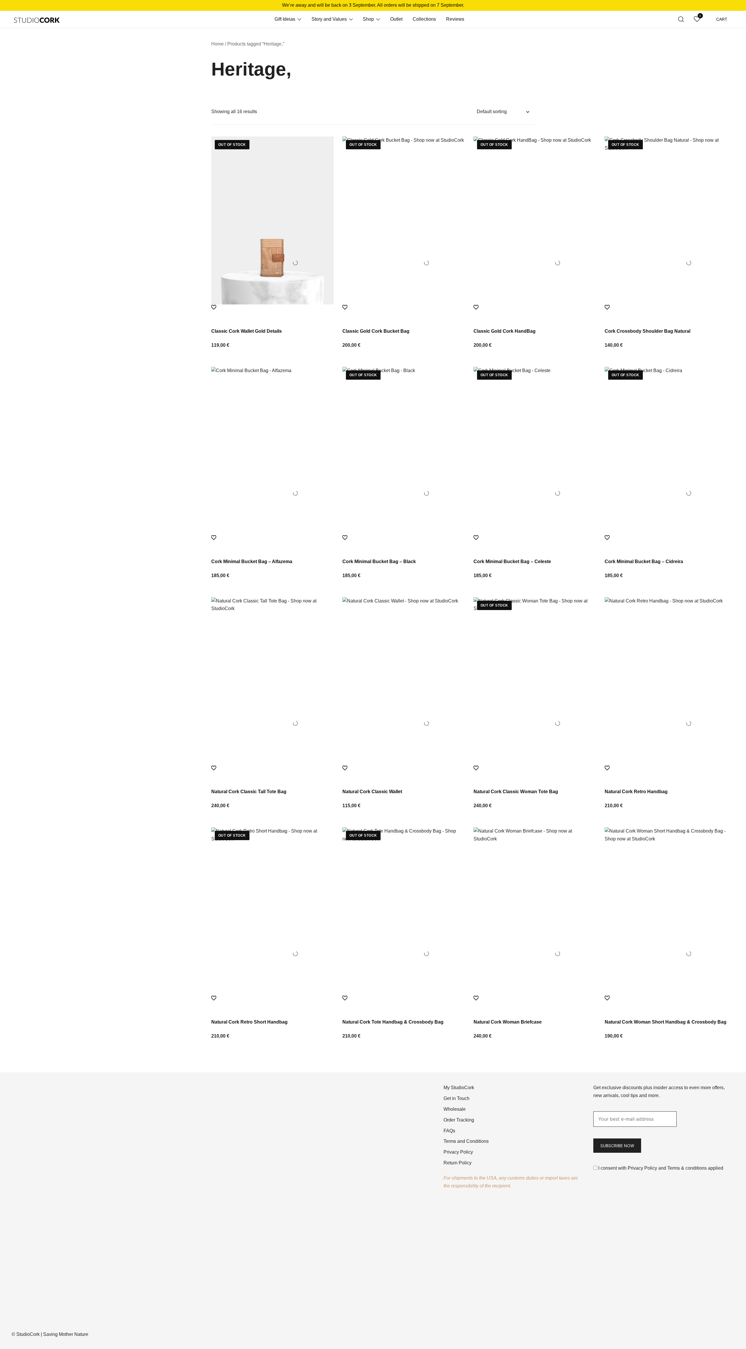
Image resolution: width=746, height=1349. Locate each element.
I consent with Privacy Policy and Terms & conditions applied (660, 1168)
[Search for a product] (681, 19)
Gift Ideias (285, 19)
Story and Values (329, 19)
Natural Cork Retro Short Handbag (249, 1021)
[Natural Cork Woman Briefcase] (535, 911)
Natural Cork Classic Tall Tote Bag (248, 791)
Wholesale (455, 1109)
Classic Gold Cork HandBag (505, 331)
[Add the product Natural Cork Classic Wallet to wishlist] (403, 773)
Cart (721, 19)
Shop (368, 19)
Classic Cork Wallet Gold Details (246, 331)
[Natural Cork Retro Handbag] (666, 681)
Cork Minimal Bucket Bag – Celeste (512, 561)
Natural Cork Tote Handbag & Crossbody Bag (393, 1021)
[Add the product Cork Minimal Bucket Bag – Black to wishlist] (403, 543)
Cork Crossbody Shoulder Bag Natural (647, 331)
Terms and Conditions (466, 1141)
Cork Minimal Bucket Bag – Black (379, 561)
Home (217, 43)
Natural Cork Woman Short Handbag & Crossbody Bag (665, 1021)
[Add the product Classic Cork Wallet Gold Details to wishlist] (272, 312)
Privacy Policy (458, 1152)
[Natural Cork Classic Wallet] (403, 681)
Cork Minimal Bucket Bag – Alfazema (251, 561)
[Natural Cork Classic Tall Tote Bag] (272, 681)
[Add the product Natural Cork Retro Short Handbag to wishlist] (272, 1003)
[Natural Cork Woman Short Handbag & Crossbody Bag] (666, 911)
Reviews (455, 19)
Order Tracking (459, 1119)
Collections (424, 19)
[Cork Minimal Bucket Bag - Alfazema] (272, 451)
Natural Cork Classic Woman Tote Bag (516, 791)
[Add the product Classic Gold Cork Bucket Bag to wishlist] (403, 312)
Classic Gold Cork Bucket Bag (375, 331)
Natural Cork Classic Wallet (372, 791)
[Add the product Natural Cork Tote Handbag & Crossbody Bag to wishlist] (403, 1003)
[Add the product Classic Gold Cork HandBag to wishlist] (535, 312)
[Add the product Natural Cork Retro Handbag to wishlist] (666, 773)
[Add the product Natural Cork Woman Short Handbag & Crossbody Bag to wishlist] (666, 1003)
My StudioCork (459, 1087)
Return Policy (457, 1162)
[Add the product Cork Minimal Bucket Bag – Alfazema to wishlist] (272, 543)
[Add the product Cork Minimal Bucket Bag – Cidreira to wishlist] (666, 543)
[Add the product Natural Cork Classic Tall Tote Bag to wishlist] (272, 773)
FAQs (449, 1130)
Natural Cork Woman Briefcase (508, 1021)
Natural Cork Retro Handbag (636, 791)
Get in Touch (456, 1098)
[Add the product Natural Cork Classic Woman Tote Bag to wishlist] (535, 773)
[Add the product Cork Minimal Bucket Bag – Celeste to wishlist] (535, 543)
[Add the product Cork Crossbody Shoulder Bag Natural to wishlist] (666, 312)
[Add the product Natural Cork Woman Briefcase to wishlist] (535, 1003)
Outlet (396, 19)
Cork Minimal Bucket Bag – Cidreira (644, 561)
